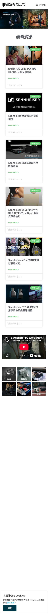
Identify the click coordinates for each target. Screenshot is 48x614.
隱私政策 (10, 602)
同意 (10, 608)
